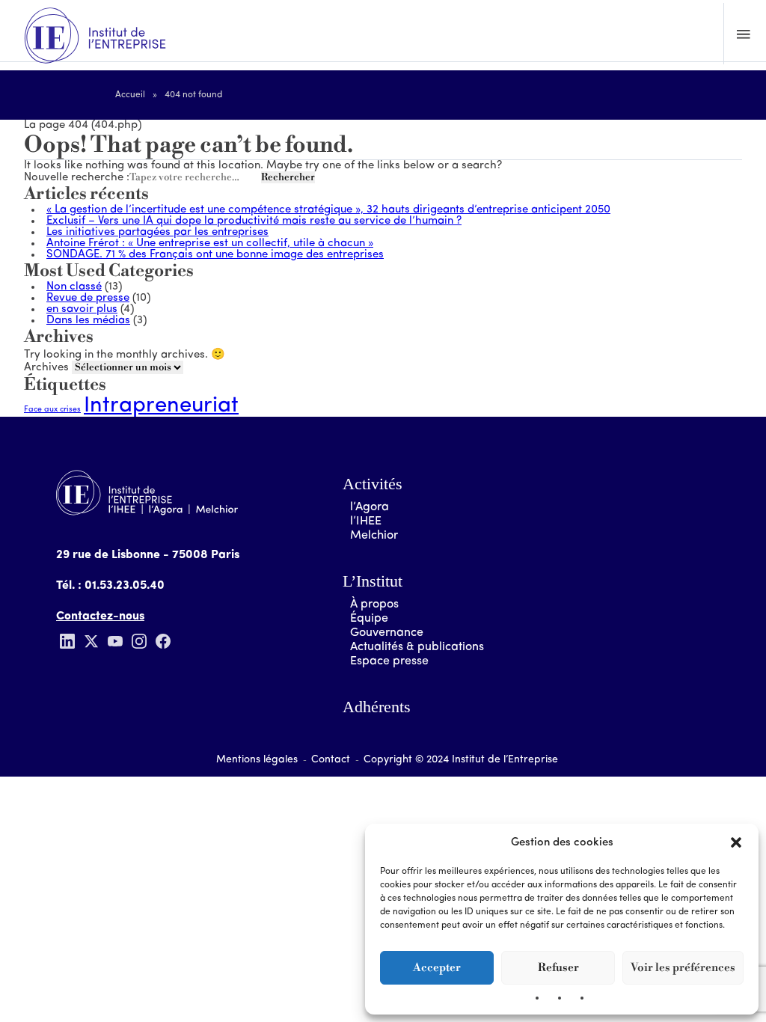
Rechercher (288, 177)
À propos (374, 605)
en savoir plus (81, 309)
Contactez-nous (100, 616)
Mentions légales (257, 759)
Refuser (558, 968)
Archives (46, 367)
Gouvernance (386, 633)
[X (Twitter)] (91, 641)
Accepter (437, 968)
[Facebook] (163, 641)
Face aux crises (52, 410)
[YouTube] (115, 641)
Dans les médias (88, 320)
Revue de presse (87, 298)
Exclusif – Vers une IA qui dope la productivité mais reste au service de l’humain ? (254, 221)
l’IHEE (366, 521)
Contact (330, 759)
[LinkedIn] (67, 641)
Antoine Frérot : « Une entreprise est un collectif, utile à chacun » (209, 243)
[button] (736, 842)
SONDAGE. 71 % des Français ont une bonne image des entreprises (215, 254)
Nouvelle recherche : (76, 177)
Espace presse (389, 661)
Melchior (374, 536)
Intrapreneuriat (161, 406)
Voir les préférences (683, 968)
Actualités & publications (417, 647)
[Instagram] (139, 641)
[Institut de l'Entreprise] (95, 37)
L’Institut (372, 581)
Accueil (130, 95)
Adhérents (377, 706)
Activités (372, 483)
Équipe (369, 619)
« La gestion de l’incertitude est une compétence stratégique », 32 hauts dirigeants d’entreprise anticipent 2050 (328, 209)
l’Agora (369, 507)
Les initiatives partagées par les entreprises (157, 232)
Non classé (74, 287)
